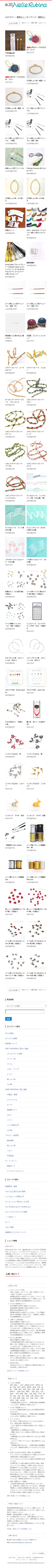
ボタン (9, 1115)
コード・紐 (11, 1059)
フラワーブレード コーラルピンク (14, 369)
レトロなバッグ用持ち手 (14, 1196)
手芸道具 (10, 1156)
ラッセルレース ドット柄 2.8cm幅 (15, 529)
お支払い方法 (21, 1557)
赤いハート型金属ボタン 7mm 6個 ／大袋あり (15, 910)
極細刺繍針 (30, 263)
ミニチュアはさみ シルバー (14, 785)
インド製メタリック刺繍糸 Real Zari (37, 878)
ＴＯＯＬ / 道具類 (12, 1135)
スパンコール (12, 1100)
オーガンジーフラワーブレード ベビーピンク (14, 401)
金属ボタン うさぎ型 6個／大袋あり (14, 593)
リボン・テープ (13, 1069)
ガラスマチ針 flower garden (15, 691)
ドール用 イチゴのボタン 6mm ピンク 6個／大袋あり (14, 974)
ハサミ (9, 1151)
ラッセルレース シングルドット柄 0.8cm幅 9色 (36, 497)
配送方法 (28, 1557)
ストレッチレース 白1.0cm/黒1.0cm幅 (36, 529)
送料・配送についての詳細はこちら (18, 1496)
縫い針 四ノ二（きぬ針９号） (36, 723)
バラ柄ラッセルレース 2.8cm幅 (36, 561)
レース (9, 1074)
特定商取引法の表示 (38, 1557)
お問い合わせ (12, 1557)
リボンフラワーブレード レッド (36, 433)
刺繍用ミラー (12, 1110)
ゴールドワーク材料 (14, 1054)
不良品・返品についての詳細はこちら (19, 1529)
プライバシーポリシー (22, 1559)
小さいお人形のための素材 (15, 1191)
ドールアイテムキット (15, 1171)
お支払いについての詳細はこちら (18, 1371)
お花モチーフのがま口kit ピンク (36, 48)
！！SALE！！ (10, 1217)
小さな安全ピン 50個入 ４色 (14, 723)
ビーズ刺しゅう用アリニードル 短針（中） (14, 305)
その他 (9, 1084)
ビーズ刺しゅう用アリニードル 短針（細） (36, 139)
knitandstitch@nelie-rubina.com (21, 1542)
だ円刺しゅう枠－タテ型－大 (36, 199)
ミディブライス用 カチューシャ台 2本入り (36, 659)
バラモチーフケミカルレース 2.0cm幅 (14, 561)
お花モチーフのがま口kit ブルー (15, 78)
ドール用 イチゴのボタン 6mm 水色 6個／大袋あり (36, 974)
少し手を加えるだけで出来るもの (18, 1207)
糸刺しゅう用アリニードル (14, 168)
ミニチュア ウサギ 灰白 (14, 815)
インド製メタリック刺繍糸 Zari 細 (37, 846)
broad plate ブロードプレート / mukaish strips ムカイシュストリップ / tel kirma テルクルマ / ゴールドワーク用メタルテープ (15, 269)
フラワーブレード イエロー (36, 369)
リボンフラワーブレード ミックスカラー (14, 497)
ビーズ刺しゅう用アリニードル (36, 109)
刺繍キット (11, 1166)
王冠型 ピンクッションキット (36, 337)
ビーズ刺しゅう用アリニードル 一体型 (14, 139)
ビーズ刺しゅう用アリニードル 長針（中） (36, 305)
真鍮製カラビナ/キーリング (15, 1232)
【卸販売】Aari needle (13, 845)
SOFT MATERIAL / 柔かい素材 (16, 1049)
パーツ (9, 1120)
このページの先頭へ (38, 1553)
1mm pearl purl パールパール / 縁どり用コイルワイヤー (36, 232)
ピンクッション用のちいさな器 (17, 1202)
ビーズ (9, 1105)
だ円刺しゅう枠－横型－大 (14, 108)
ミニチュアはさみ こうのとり (36, 785)
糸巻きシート (10, 230)
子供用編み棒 (10, 53)
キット (7, 1222)
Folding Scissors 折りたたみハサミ (36, 169)
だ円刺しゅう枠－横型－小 (36, 80)
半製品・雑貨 (12, 1094)
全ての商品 (9, 1033)
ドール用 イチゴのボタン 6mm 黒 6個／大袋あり (36, 942)
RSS (30, 1559)
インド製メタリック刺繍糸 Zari (15, 878)
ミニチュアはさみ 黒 (34, 754)
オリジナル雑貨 (11, 1038)
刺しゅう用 (11, 1145)
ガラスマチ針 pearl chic (36, 690)
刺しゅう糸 (11, 1079)
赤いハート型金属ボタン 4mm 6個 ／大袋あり (37, 910)
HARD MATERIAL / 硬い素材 (16, 1089)
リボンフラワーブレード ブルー (36, 401)
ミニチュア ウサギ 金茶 (36, 815)
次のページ (42, 23)
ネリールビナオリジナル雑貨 (16, 1212)
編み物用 (10, 1140)
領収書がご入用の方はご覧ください (14, 337)
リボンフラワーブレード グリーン (14, 433)
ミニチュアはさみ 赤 (13, 754)
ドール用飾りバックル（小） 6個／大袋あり (13, 625)
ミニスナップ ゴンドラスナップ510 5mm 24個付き (36, 626)
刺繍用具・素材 (11, 1186)
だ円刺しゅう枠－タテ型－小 (14, 199)
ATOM (34, 1559)
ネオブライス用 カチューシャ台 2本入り (14, 659)
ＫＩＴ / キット (11, 1161)
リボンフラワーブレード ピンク (36, 465)
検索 (8, 1019)
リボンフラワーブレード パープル (14, 465)
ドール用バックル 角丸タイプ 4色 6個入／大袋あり (36, 593)
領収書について (11, 1043)
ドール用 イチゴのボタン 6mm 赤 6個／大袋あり (14, 942)
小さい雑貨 (9, 1227)
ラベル (9, 1064)
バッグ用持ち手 (13, 1125)
